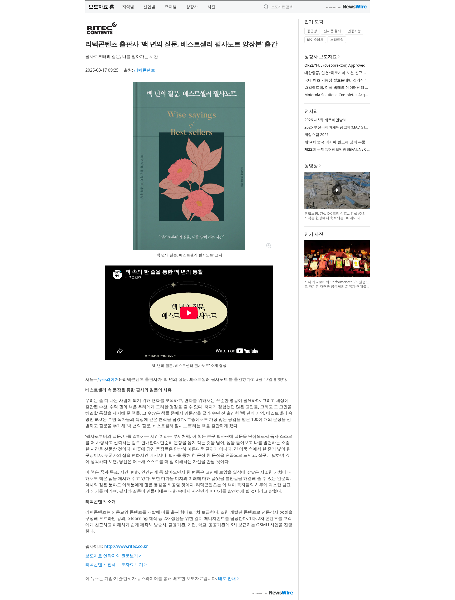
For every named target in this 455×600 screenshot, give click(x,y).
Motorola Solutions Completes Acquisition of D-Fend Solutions (359, 94)
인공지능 (354, 30)
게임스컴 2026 (316, 134)
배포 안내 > (228, 578)
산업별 (149, 6)
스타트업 (336, 39)
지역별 (128, 6)
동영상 (311, 166)
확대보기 (268, 245)
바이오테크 (315, 39)
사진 (211, 6)
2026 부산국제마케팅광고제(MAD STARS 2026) (343, 127)
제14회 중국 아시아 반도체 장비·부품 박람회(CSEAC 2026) (352, 141)
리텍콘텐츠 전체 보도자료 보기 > (116, 564)
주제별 (171, 6)
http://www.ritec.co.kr (126, 546)
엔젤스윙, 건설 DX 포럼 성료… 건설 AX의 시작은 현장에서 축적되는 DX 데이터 (335, 215)
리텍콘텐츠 (144, 70)
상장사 (192, 6)
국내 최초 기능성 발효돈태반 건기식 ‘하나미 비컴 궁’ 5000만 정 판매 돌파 (364, 79)
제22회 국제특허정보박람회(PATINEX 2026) (340, 149)
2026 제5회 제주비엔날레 (325, 119)
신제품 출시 (332, 30)
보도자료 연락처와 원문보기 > (113, 556)
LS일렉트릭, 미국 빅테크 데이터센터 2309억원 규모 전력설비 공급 (359, 87)
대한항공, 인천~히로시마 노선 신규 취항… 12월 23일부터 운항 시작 (360, 72)
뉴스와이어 (108, 379)
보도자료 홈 (101, 6)
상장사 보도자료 (320, 56)
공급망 (312, 30)
